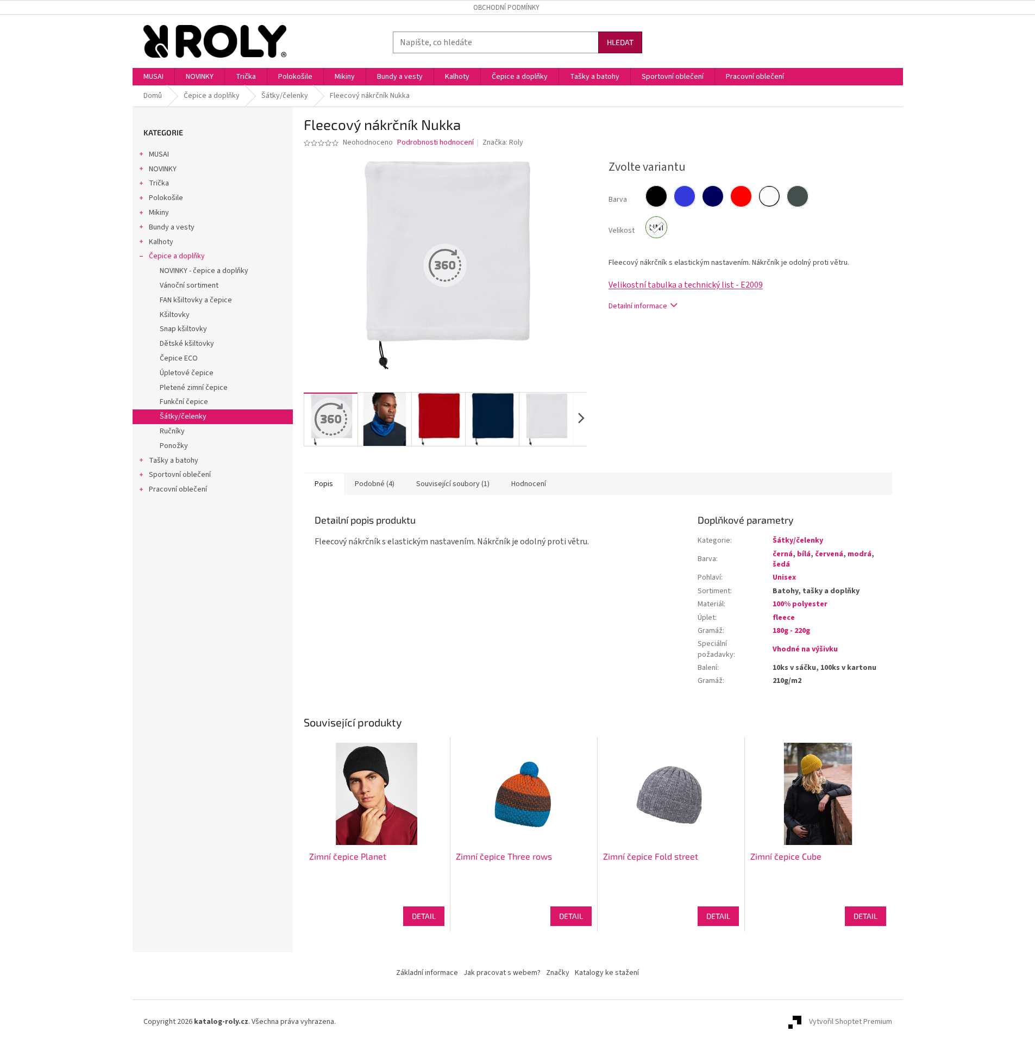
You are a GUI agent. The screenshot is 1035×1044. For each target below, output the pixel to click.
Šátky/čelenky (183, 416)
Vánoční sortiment (189, 285)
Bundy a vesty (172, 227)
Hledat (620, 42)
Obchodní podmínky (506, 8)
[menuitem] (153, 76)
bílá (804, 554)
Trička (159, 183)
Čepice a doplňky (177, 256)
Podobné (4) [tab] (374, 483)
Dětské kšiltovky (187, 343)
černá (783, 554)
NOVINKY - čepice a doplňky (204, 270)
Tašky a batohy (173, 460)
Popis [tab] (324, 483)
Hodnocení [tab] (528, 483)
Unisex (784, 577)
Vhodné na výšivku (805, 649)
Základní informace (427, 972)
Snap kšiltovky (183, 329)
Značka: (502, 142)
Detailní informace (638, 306)
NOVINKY (163, 169)
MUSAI (159, 154)
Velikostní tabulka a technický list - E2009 (686, 285)
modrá (859, 554)
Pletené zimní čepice (194, 387)
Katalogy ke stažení (607, 972)
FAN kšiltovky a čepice (196, 300)
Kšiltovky (175, 314)
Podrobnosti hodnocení (435, 143)
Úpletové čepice (187, 373)
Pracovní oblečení (178, 489)
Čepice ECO (179, 358)
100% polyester (800, 604)
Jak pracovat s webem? (502, 972)
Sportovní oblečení (180, 474)
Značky (557, 972)
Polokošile (166, 197)
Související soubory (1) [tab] (453, 483)
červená (829, 554)
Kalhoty (161, 242)
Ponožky (174, 445)
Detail (424, 916)
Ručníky (172, 431)
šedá (781, 564)
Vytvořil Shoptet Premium (850, 1021)
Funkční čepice (184, 401)
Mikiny (159, 212)
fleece (784, 617)
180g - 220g (791, 630)
